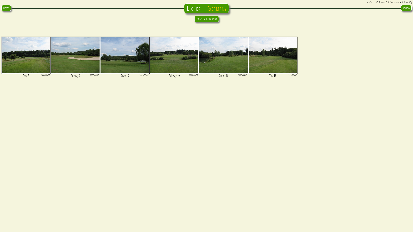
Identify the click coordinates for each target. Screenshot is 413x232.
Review (406, 8)
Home (6, 8)
